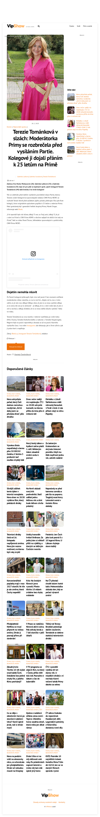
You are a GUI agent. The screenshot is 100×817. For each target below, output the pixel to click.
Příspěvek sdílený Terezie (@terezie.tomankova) (33, 284)
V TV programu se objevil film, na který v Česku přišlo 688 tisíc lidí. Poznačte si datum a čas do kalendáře (35, 674)
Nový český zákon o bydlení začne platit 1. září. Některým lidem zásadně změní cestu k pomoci (35, 450)
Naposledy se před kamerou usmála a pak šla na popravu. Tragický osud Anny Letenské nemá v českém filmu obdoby (54, 497)
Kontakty (62, 802)
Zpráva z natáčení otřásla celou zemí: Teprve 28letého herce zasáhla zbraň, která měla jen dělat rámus (35, 720)
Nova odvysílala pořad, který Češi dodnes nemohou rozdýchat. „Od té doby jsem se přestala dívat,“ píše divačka (15, 408)
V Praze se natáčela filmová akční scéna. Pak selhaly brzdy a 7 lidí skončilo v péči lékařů (35, 629)
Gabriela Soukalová (35, 177)
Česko (71, 26)
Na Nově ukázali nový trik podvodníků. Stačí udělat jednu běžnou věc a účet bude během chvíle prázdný (34, 497)
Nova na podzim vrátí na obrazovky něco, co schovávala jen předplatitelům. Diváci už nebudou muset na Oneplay (15, 763)
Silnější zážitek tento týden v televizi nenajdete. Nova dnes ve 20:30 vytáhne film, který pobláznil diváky (16, 496)
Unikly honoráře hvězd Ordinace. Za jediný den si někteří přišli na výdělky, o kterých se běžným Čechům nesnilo (35, 542)
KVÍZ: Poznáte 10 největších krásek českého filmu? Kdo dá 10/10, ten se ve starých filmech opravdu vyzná (54, 763)
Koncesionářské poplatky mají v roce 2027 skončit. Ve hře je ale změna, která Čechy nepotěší (16, 586)
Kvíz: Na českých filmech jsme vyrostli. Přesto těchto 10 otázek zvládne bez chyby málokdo (34, 588)
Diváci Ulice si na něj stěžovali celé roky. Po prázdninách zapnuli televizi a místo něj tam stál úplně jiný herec (35, 763)
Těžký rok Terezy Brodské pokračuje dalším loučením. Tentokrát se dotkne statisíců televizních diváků (54, 631)
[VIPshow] (16, 27)
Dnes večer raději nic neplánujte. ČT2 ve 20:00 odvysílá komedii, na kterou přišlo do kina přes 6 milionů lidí (35, 406)
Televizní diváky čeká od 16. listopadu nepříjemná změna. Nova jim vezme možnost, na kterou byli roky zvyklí (15, 543)
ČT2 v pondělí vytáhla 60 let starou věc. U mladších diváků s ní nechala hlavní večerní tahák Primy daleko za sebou (55, 675)
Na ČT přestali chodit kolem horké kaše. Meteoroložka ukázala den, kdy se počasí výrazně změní (54, 588)
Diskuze (11, 338)
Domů (9, 127)
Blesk (20, 209)
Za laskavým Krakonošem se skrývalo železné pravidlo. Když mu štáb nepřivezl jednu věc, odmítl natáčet (55, 450)
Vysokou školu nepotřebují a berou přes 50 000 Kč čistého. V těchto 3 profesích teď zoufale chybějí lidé (15, 452)
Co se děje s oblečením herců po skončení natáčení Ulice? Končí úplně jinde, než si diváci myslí (16, 720)
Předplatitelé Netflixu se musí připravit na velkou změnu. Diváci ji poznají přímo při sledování (15, 631)
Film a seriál (87, 26)
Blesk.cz (15, 333)
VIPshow (49, 806)
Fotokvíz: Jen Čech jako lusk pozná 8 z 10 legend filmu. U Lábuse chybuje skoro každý (54, 540)
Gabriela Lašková (23, 177)
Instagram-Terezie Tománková (30, 333)
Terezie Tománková (49, 177)
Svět (78, 26)
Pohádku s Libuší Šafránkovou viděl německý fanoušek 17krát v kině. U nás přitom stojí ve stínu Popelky (54, 406)
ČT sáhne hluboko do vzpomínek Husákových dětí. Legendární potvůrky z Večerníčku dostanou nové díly (55, 720)
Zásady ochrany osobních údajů (45, 802)
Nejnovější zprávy (19, 127)
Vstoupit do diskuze (15, 347)
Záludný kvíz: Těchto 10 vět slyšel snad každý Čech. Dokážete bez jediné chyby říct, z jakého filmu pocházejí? (16, 674)
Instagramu (31, 325)
